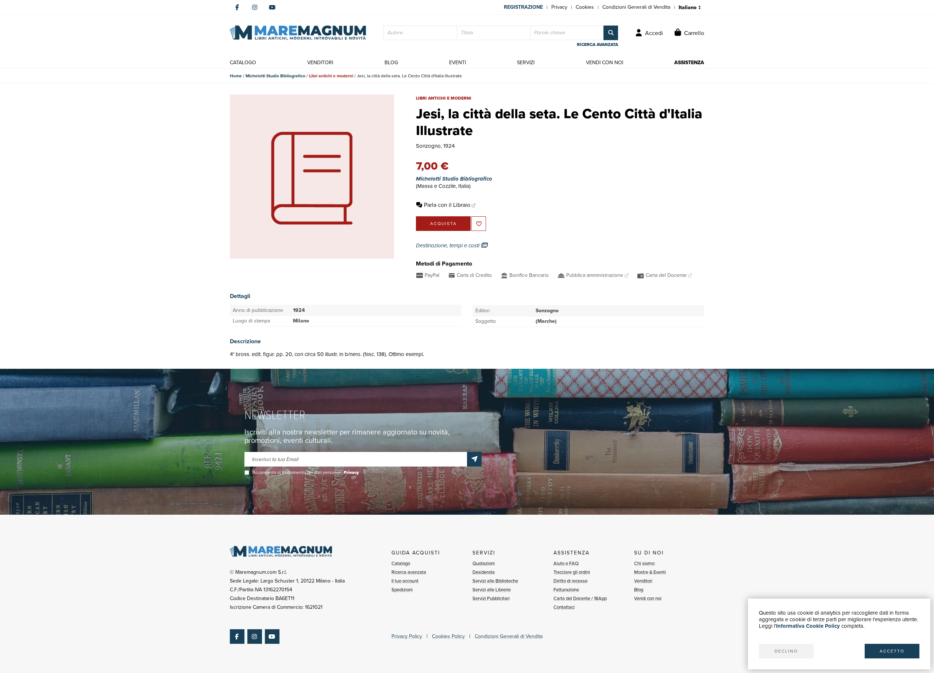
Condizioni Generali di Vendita (636, 7)
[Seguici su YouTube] (272, 7)
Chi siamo (644, 563)
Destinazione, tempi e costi (448, 245)
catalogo (243, 62)
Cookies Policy (448, 636)
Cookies (585, 7)
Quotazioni (483, 563)
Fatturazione (566, 589)
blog (391, 62)
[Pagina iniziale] (298, 33)
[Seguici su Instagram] (254, 7)
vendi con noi (604, 62)
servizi (525, 62)
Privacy (559, 7)
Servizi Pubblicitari (491, 598)
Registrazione (523, 7)
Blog (638, 589)
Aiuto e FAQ (566, 563)
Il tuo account (404, 580)
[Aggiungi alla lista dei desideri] (478, 223)
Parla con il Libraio (447, 205)
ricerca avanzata (597, 44)
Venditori (643, 580)
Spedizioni (402, 589)
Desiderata (483, 572)
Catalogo (400, 563)
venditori (320, 62)
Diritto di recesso (570, 580)
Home (236, 76)
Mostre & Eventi (650, 572)
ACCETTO (892, 651)
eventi (457, 62)
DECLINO (786, 651)
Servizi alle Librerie (491, 589)
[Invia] (474, 459)
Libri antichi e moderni (331, 76)
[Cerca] (610, 33)
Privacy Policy (406, 636)
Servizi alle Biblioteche (495, 580)
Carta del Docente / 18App (580, 598)
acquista (443, 223)
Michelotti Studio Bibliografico (275, 76)
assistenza (689, 62)
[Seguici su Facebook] (237, 7)
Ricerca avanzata (408, 572)
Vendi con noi (647, 598)
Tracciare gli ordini (571, 572)
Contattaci (564, 607)
